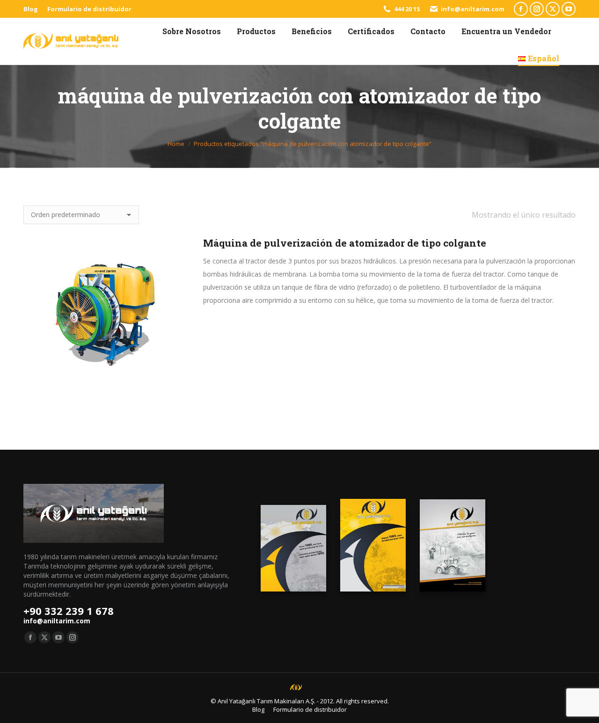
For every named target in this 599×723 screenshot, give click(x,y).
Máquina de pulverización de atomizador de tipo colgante (344, 242)
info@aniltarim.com (472, 9)
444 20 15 (407, 9)
